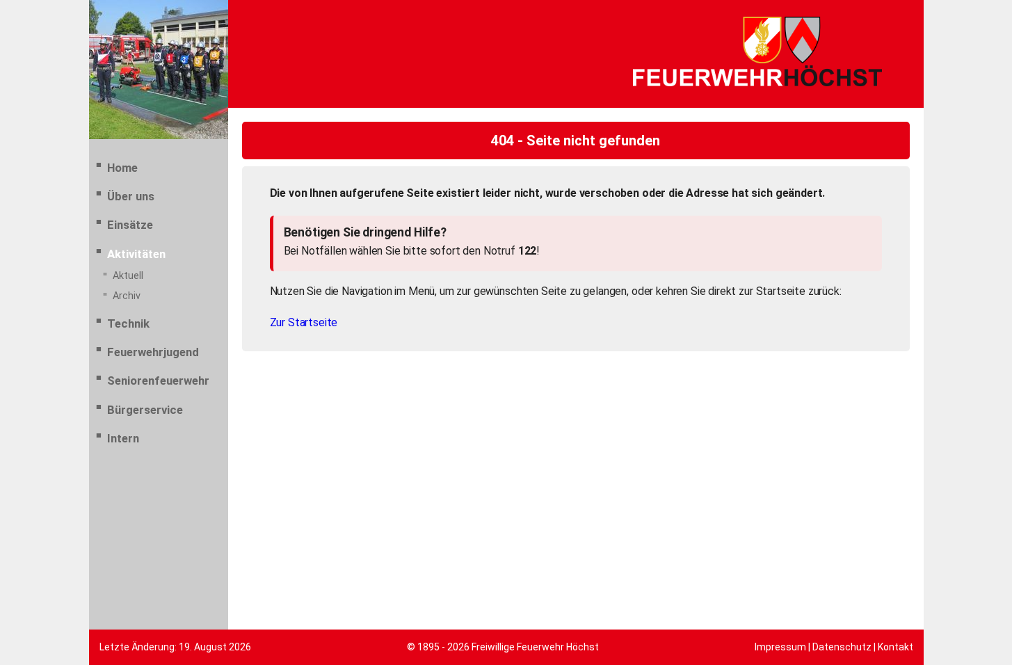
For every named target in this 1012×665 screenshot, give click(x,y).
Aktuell (128, 276)
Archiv (126, 296)
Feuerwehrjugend (153, 352)
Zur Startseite (304, 322)
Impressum (780, 646)
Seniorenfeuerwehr (158, 380)
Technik (128, 323)
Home (122, 168)
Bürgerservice (145, 410)
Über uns (130, 196)
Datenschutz (842, 646)
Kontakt (895, 646)
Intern (123, 438)
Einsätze (130, 225)
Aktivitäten (136, 254)
